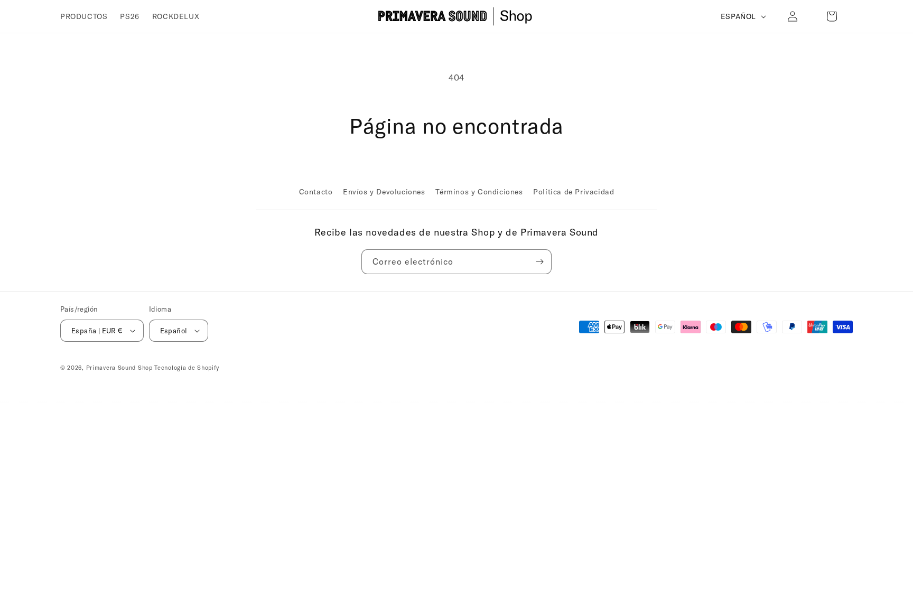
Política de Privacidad (573, 191)
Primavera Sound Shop (119, 367)
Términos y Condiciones (479, 191)
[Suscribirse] (539, 261)
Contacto (316, 191)
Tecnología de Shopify (186, 367)
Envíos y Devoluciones (384, 191)
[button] (831, 16)
